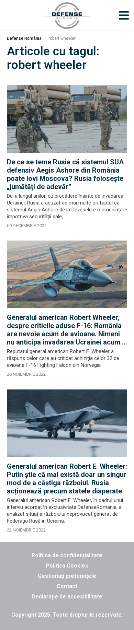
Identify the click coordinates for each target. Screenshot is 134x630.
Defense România (24, 38)
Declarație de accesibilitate (67, 596)
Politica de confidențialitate (67, 555)
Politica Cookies (67, 565)
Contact (67, 586)
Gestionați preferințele (67, 576)
